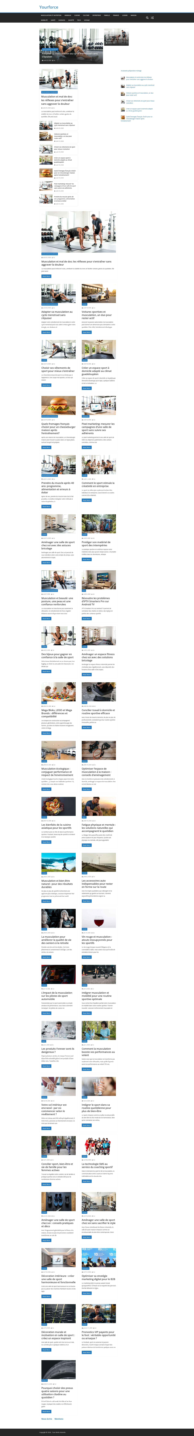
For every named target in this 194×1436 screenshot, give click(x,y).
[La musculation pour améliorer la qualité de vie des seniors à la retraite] (58, 918)
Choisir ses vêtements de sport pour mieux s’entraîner (76, 55)
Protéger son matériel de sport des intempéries (96, 543)
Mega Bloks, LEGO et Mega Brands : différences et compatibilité (56, 713)
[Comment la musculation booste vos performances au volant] (99, 1030)
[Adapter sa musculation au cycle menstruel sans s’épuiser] (46, 126)
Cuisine (77, 15)
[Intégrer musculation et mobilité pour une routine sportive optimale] (99, 974)
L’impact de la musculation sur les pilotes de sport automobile (56, 996)
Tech (79, 20)
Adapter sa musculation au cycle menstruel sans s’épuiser (64, 124)
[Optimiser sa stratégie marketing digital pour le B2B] (99, 1257)
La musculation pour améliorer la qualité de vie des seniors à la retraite (56, 940)
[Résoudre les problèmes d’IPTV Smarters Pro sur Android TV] (99, 579)
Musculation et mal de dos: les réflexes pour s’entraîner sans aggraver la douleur (116, 37)
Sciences (62, 20)
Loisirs (125, 15)
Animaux (68, 15)
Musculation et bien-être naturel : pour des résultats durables (57, 884)
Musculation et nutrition (51, 15)
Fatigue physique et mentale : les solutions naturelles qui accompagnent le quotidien (99, 828)
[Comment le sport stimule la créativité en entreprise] (99, 464)
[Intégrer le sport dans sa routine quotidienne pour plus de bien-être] (99, 1086)
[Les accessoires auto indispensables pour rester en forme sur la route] (99, 862)
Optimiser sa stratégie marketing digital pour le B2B (98, 1277)
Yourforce (48, 7)
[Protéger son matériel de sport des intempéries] (99, 523)
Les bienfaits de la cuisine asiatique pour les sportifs (56, 826)
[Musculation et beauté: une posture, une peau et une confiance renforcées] (58, 579)
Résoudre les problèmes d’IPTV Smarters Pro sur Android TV (96, 601)
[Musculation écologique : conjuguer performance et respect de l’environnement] (58, 750)
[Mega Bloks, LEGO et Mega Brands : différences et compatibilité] (58, 691)
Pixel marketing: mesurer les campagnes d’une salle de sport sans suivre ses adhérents (65, 186)
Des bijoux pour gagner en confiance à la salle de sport (57, 655)
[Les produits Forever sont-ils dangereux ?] (58, 1030)
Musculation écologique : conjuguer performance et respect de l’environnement (57, 772)
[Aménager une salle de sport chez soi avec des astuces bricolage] (58, 523)
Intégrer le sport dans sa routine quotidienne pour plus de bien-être (96, 1108)
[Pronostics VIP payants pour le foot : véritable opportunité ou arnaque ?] (99, 1313)
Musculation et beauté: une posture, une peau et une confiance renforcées (57, 601)
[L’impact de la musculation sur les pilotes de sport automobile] (58, 974)
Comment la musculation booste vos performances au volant (98, 1052)
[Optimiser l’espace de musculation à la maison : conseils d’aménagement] (99, 750)
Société (71, 20)
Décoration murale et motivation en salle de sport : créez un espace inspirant (58, 1335)
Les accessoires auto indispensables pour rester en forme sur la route (97, 883)
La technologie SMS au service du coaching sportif (97, 1165)
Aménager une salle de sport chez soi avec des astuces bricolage (58, 545)
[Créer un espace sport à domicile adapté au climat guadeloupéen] (46, 161)
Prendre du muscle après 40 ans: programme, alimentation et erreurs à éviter (64, 199)
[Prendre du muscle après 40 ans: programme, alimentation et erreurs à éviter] (46, 200)
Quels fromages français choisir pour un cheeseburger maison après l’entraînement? (65, 173)
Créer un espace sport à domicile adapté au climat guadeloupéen (63, 160)
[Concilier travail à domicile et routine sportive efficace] (99, 691)
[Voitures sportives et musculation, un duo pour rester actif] (46, 138)
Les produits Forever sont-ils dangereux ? (57, 1050)
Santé (53, 20)
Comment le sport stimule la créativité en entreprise (98, 484)
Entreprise (97, 15)
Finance (116, 15)
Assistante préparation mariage (131, 71)
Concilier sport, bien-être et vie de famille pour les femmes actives (57, 1167)
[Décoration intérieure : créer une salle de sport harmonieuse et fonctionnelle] (58, 1257)
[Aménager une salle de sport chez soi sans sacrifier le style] (99, 1201)
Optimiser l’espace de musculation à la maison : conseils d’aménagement (96, 772)
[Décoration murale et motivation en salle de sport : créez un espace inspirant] (58, 1313)
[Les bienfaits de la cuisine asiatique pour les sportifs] (58, 806)
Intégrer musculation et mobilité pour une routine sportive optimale (97, 996)
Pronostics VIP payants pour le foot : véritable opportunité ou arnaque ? (99, 1335)
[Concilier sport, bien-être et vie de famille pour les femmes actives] (58, 1145)
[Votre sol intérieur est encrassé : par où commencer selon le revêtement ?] (58, 1086)
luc (64, 60)
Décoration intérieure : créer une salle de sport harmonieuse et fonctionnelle (58, 1279)
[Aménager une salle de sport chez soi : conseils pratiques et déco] (58, 1201)
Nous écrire (46, 1419)
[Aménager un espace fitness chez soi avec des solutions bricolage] (99, 635)
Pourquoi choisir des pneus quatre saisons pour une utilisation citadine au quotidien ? (57, 1392)
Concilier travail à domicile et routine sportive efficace (98, 711)
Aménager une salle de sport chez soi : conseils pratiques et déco (58, 1223)
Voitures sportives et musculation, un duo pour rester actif (63, 136)
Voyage (87, 20)
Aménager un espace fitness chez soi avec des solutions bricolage (98, 657)
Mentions (59, 1419)
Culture (86, 15)
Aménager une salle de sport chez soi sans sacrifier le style (98, 1221)
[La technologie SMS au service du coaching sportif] (99, 1145)
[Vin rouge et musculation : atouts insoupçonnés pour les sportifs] (99, 918)
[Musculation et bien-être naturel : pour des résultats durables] (58, 862)
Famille (107, 15)
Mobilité (44, 20)
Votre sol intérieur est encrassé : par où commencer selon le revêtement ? (53, 1109)
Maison (133, 15)
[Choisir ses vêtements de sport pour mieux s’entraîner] (81, 30)
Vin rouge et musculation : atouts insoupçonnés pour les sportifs (97, 940)
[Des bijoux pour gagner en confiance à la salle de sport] (58, 635)
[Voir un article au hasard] (152, 17)
